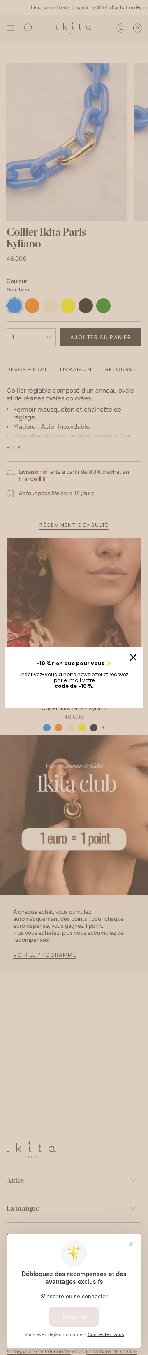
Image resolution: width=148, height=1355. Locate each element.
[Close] (133, 657)
